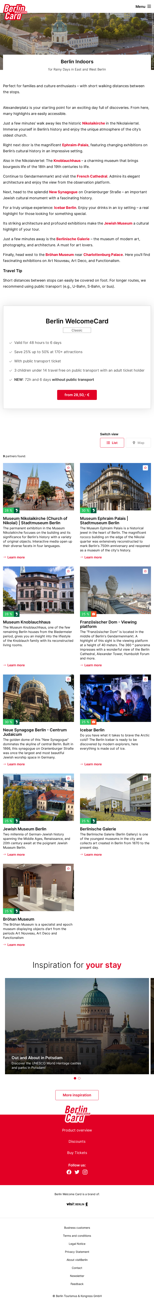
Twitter (77, 1172)
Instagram (85, 1172)
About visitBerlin (77, 1259)
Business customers (77, 1227)
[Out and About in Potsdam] (77, 1026)
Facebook (69, 1172)
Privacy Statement (77, 1251)
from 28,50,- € (77, 395)
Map (141, 443)
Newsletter (77, 1276)
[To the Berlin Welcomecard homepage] (10, 6)
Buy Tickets (77, 1153)
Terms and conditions (77, 1235)
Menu (140, 6)
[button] (75, 1078)
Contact (77, 1267)
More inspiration (77, 1095)
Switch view (109, 434)
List (115, 443)
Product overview (77, 1130)
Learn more (16, 557)
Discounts (77, 1141)
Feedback (77, 1284)
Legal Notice (77, 1243)
